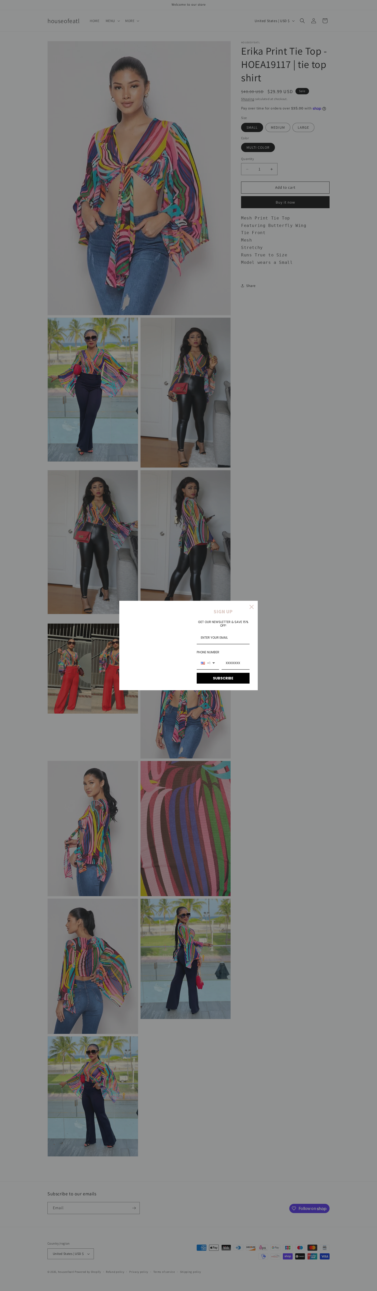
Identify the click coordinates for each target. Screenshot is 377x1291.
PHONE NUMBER (208, 652)
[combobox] (208, 663)
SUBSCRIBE (223, 678)
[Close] (251, 607)
